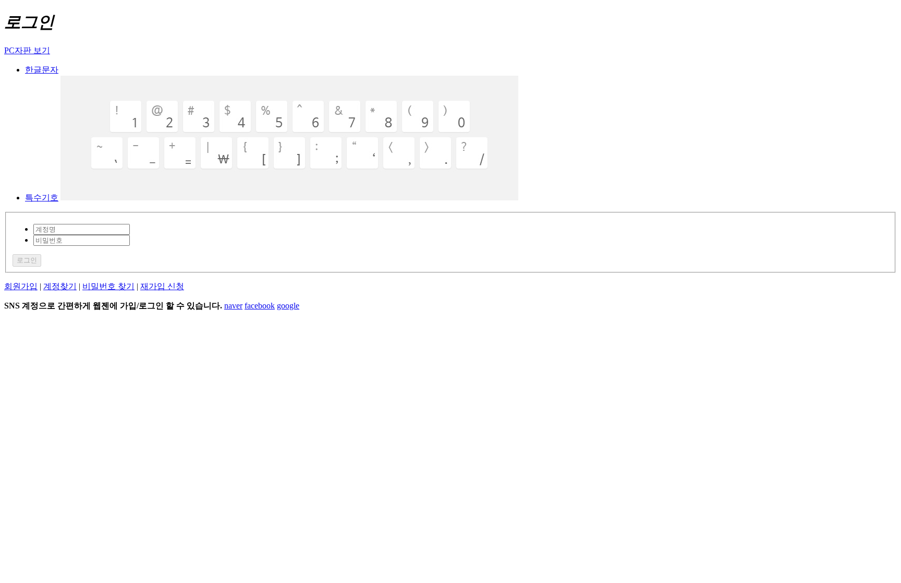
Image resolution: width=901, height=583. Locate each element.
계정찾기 (60, 286)
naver (233, 305)
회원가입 (21, 286)
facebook (260, 305)
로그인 (27, 260)
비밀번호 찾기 (108, 286)
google (288, 305)
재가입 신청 (162, 286)
